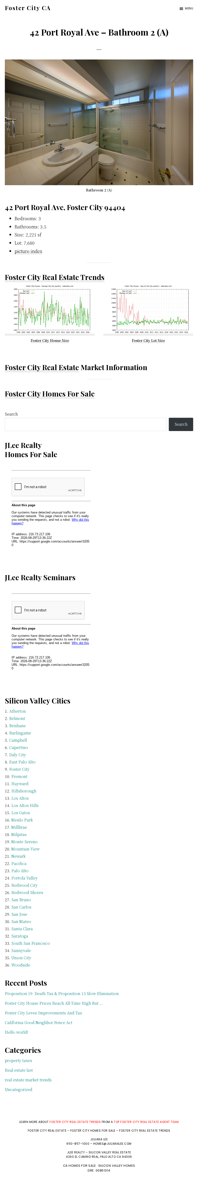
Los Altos (20, 798)
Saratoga (19, 936)
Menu (189, 8)
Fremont (19, 776)
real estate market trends (28, 1080)
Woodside (20, 965)
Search (11, 414)
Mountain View (25, 849)
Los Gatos (20, 812)
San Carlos (21, 907)
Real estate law (19, 1070)
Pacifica (19, 863)
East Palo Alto (22, 762)
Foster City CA (28, 8)
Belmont (17, 718)
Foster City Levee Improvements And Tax (43, 1013)
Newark (18, 856)
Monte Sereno (24, 841)
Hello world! (16, 1032)
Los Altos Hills (25, 805)
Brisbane (17, 725)
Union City (21, 957)
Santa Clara (22, 928)
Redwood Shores (27, 892)
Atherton (17, 711)
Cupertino (18, 747)
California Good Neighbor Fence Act (38, 1022)
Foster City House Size (50, 340)
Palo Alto (19, 870)
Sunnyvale (21, 950)
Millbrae (19, 827)
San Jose (19, 914)
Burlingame (20, 733)
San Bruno (21, 899)
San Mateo (21, 921)
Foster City (19, 769)
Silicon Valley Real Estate (110, 1152)
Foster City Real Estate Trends (55, 277)
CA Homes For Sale (79, 1165)
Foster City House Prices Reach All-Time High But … (54, 1003)
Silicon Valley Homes (116, 1165)
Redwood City (24, 885)
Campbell (18, 740)
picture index (28, 251)
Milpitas (19, 834)
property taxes (18, 1060)
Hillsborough (23, 791)
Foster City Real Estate (42, 367)
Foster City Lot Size (148, 340)
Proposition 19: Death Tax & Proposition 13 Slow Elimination (62, 993)
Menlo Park (22, 820)
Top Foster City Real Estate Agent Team (146, 1122)
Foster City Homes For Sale (50, 393)
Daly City (17, 754)
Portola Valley (24, 878)
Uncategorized (18, 1089)
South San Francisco (30, 943)
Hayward (19, 783)
